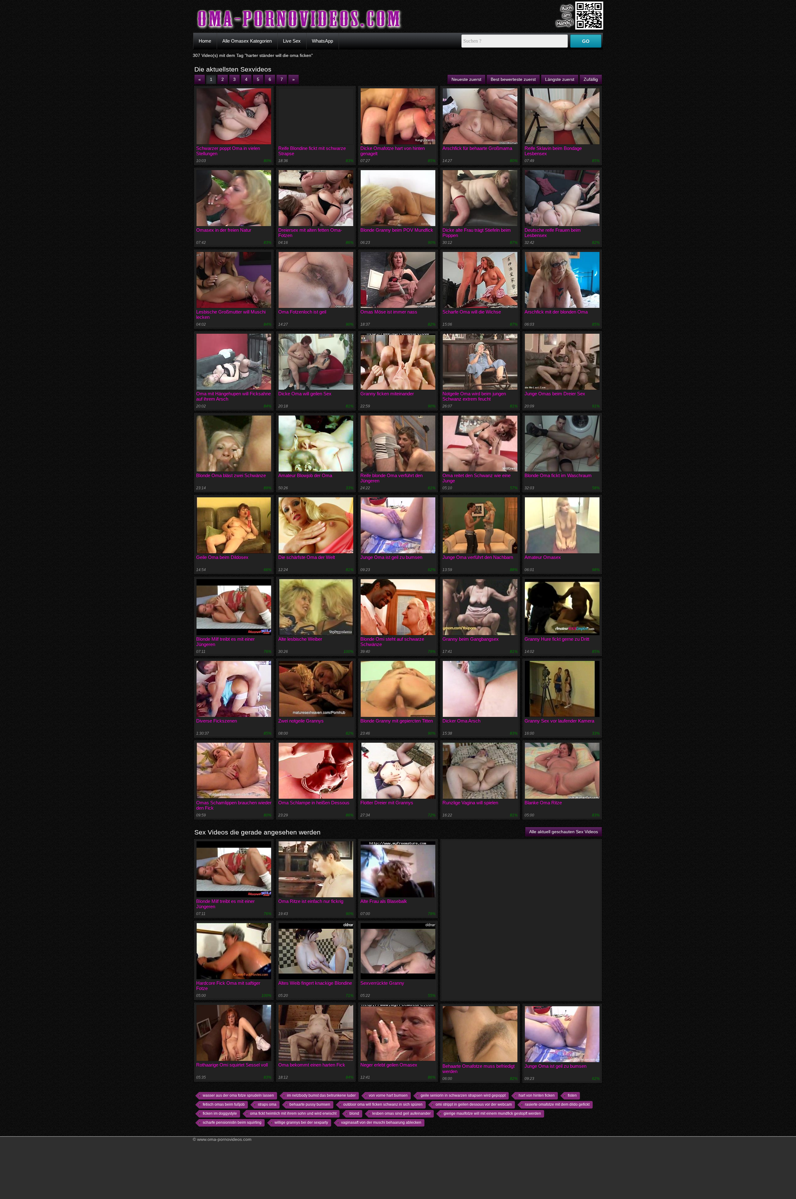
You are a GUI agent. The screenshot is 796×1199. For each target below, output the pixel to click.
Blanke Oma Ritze (543, 802)
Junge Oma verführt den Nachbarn (477, 557)
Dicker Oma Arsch (461, 720)
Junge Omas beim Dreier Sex (555, 393)
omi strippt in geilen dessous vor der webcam (474, 1104)
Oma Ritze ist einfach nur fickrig (310, 901)
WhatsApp (322, 41)
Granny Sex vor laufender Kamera (559, 720)
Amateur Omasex (543, 557)
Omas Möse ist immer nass (388, 311)
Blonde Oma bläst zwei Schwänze (231, 475)
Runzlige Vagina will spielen (470, 802)
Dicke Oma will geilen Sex (304, 393)
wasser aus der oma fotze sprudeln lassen (238, 1095)
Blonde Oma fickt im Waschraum (558, 475)
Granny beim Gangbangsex (470, 639)
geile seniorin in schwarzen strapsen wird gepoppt (463, 1095)
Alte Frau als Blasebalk (383, 901)
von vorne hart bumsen (388, 1095)
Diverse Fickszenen (216, 720)
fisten (572, 1095)
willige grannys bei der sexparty (301, 1122)
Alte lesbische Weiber (300, 639)
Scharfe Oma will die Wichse (471, 311)
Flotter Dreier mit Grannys (386, 802)
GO (586, 41)
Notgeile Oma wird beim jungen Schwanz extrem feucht (474, 396)
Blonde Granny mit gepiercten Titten (396, 720)
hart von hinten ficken (537, 1095)
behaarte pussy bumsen (309, 1104)
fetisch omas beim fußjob (224, 1104)
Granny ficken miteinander (387, 393)
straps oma (267, 1104)
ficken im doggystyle (220, 1113)
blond (354, 1113)
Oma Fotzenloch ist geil (302, 311)
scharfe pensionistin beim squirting (232, 1122)
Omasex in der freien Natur (223, 230)
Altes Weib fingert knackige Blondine (315, 983)
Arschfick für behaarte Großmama (477, 148)
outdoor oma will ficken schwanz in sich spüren (383, 1104)
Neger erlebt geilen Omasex (388, 1064)
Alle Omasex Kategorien (247, 41)
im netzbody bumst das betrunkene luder (321, 1095)
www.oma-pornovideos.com (224, 1139)
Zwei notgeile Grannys (301, 720)
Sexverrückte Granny (382, 983)
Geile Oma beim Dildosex (222, 557)
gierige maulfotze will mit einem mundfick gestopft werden (492, 1113)
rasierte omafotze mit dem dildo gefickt (557, 1104)
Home (205, 41)
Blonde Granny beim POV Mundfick (396, 230)
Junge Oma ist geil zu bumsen (391, 557)
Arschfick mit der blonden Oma (556, 311)
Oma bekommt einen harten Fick (311, 1064)
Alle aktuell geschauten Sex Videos (563, 831)
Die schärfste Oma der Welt (306, 557)
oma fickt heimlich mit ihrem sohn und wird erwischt (293, 1113)
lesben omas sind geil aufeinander (401, 1113)
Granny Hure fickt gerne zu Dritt (557, 639)
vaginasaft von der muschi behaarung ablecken (381, 1122)
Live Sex (292, 41)
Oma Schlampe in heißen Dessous (313, 802)
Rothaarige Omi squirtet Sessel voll (232, 1064)
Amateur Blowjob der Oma (305, 475)
